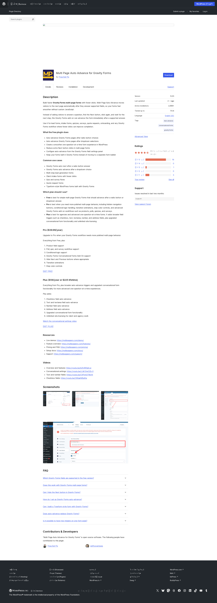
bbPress (174, 577)
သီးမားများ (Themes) (55, 573)
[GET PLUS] (48, 326)
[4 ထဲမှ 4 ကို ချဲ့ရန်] (125, 425)
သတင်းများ (12, 573)
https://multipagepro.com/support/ (68, 354)
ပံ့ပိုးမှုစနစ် (94, 573)
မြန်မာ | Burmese (37, 591)
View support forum (143, 204)
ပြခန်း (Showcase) (56, 570)
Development (88, 87)
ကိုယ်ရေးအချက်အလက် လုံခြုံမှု (18, 580)
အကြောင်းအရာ (13, 570)
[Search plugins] (33, 19)
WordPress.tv (95, 580)
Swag (133, 580)
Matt (172, 573)
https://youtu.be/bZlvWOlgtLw (78, 368)
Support (170, 87)
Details (48, 87)
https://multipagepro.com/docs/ (70, 350)
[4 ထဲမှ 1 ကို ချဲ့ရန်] (67, 394)
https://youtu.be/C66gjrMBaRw (74, 378)
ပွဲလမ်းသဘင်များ (135, 573)
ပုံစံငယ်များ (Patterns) (57, 580)
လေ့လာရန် (93, 570)
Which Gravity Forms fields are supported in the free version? (68, 478)
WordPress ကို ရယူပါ (204, 4)
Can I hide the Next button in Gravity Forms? (61, 492)
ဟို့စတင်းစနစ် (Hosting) (18, 577)
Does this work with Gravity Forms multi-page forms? (65, 485)
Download (169, 75)
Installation (73, 87)
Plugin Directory (15, 11)
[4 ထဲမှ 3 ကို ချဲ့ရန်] (125, 394)
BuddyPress (175, 580)
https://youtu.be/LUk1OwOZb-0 (80, 371)
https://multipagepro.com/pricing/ (74, 347)
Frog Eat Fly (64, 77)
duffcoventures (96, 546)
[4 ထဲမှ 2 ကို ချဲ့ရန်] (96, 394)
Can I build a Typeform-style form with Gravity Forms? (65, 507)
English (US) (169, 116)
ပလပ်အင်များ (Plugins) (57, 577)
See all (171, 179)
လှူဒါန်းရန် (135, 577)
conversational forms (166, 125)
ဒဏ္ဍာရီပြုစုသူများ (96, 577)
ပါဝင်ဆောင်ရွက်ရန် (137, 570)
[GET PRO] (47, 271)
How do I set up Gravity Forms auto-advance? (62, 499)
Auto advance (168, 121)
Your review (139, 179)
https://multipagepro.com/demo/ (70, 340)
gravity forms (168, 130)
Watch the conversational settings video (60, 321)
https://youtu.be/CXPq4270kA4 (80, 375)
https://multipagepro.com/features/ (76, 344)
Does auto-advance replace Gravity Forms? (61, 514)
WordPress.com (177, 570)
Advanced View (141, 136)
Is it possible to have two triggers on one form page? (65, 521)
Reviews (59, 87)
